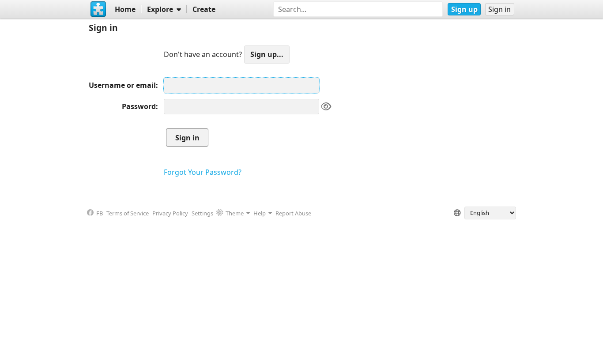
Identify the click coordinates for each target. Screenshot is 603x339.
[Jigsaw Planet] (98, 9)
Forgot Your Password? (202, 172)
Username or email (122, 85)
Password (139, 106)
